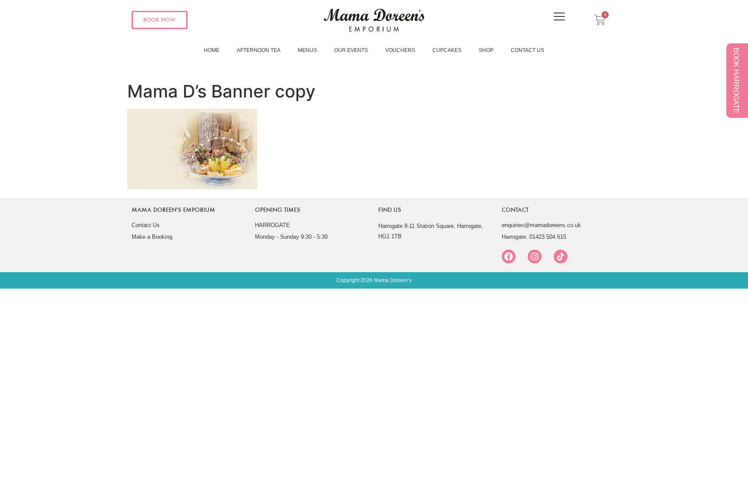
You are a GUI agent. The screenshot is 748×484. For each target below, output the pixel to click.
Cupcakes (446, 50)
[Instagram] (535, 256)
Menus (307, 50)
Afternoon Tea (258, 50)
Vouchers (400, 50)
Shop (486, 50)
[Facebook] (509, 256)
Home (211, 50)
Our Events (351, 50)
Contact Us (527, 50)
